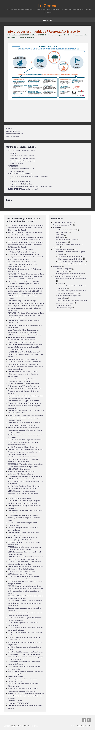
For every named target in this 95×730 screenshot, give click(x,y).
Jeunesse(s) (57, 266)
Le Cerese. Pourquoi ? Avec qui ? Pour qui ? (23, 527)
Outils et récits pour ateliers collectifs (68, 244)
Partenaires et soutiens (14, 134)
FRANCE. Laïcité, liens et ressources (20, 249)
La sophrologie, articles (63, 305)
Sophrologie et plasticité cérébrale (21, 184)
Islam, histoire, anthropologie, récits (70, 259)
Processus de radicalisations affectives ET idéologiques (29, 176)
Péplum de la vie (13, 525)
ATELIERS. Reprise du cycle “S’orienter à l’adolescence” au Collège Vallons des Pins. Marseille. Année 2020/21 (22, 264)
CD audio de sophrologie (64, 308)
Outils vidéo (60, 235)
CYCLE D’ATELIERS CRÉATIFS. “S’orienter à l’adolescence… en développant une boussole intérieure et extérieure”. (23, 283)
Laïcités (13, 153)
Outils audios (60, 237)
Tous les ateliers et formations (66, 230)
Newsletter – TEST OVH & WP (18, 703)
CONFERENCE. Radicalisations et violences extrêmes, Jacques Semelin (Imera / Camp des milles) (24, 517)
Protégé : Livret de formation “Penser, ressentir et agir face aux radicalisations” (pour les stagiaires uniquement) (24, 405)
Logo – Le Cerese (14, 530)
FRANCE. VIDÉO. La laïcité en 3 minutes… (23, 252)
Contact (9, 129)
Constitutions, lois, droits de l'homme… (71, 261)
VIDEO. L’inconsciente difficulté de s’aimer (22, 447)
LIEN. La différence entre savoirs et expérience (24, 359)
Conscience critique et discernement (22, 158)
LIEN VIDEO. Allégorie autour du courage (22, 301)
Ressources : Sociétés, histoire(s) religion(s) (70, 252)
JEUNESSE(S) (13, 166)
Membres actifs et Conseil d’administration (22, 537)
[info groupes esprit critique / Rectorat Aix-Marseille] (48, 100)
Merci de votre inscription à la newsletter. (21, 337)
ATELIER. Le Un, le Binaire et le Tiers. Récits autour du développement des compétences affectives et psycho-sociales (25, 603)
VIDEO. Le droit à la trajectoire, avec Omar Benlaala (25, 652)
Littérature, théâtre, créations (62, 222)
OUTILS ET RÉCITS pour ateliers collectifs (23, 189)
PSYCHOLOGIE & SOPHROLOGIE (20, 174)
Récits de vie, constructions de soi (22, 169)
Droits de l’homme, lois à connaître (22, 156)
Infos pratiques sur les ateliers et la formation (23, 679)
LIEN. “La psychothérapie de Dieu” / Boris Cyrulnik (25, 335)
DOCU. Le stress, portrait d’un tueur (20, 574)
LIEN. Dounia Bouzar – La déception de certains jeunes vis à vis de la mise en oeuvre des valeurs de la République (25, 481)
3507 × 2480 (29, 35)
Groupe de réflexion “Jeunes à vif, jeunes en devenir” (25, 476)
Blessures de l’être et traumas (20, 181)
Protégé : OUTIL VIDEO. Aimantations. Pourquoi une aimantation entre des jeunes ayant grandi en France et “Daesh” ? (26, 696)
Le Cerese (47, 5)
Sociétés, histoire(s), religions (63, 249)
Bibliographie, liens (16, 163)
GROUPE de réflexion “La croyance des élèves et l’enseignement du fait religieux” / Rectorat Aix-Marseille (24, 391)
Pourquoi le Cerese (13, 131)
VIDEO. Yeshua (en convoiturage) (19, 498)
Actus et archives (12, 136)
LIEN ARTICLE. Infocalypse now (19, 469)
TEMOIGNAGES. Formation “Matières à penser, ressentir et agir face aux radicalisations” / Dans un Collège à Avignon (25, 430)
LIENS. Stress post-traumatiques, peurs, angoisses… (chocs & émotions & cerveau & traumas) (23, 493)
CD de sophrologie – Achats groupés (20, 540)
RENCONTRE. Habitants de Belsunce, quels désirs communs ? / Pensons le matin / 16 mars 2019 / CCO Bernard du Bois (25, 347)
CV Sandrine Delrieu (15, 681)
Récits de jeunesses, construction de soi (69, 274)
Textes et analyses (62, 232)
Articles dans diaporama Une (62, 225)
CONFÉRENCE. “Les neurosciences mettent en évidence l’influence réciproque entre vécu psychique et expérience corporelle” (25, 657)
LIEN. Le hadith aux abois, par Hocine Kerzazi (23, 401)
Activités (56, 227)
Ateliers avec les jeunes (64, 269)
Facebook (84, 720)
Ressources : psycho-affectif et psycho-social (71, 278)
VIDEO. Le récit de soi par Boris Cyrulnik (22, 571)
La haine (13, 179)
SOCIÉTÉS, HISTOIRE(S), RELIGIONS (21, 151)
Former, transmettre (17, 171)
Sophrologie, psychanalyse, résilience (65, 276)
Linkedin (89, 720)
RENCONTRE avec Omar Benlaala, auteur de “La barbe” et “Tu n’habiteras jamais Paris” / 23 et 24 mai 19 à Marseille (25, 354)
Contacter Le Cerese (15, 701)
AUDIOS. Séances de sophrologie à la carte (23, 523)
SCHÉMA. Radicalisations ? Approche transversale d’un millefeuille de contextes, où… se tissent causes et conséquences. (25, 442)
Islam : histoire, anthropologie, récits (22, 161)
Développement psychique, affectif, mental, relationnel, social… (31, 186)
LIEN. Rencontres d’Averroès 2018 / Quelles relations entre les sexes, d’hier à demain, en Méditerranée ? (23, 374)
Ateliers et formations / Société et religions (70, 264)
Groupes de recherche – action (66, 239)
